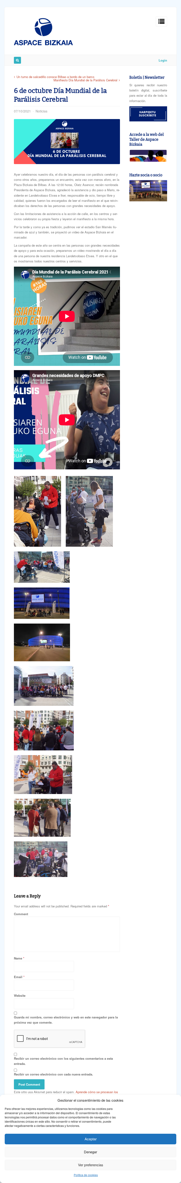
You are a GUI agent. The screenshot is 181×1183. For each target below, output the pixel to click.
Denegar (90, 1151)
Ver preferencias (90, 1164)
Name (18, 958)
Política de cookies (86, 1175)
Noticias (41, 111)
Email (18, 977)
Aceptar (91, 1138)
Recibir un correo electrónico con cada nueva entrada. (53, 1074)
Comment (21, 914)
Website (19, 995)
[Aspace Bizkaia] (43, 44)
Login (163, 60)
